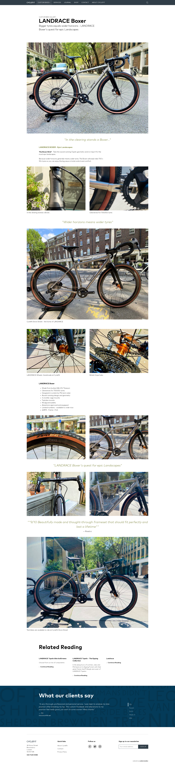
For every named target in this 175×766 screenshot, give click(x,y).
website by (140, 761)
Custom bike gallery (47, 17)
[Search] (147, 2)
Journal (67, 2)
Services (57, 2)
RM (130, 718)
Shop (76, 2)
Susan (131, 708)
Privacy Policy (62, 752)
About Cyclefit (98, 2)
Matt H (132, 715)
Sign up (143, 746)
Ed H (131, 711)
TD (130, 704)
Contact (85, 2)
